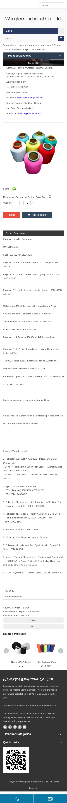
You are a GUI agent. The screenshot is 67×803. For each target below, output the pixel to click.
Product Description (15, 233)
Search (61, 38)
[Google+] (10, 727)
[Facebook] (5, 727)
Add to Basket (39, 215)
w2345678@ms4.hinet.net (28, 113)
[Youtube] (24, 727)
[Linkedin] (15, 727)
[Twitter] (20, 727)
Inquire (11, 215)
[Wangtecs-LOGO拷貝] (33, 18)
